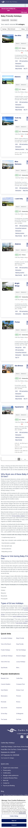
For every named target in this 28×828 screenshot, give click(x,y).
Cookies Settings (14, 816)
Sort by (4, 29)
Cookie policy (22, 813)
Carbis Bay (19, 9)
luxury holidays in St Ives (19, 616)
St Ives (25, 9)
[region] (14, 812)
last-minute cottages (21, 623)
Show (23, 29)
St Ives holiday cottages (18, 515)
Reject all (14, 820)
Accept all (14, 825)
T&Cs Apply (24, 12)
